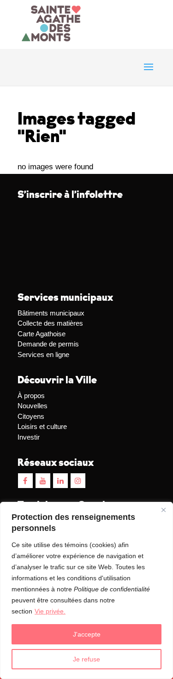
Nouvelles (33, 406)
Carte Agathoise (42, 334)
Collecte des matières (50, 323)
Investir (29, 437)
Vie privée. (50, 611)
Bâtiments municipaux (51, 313)
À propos (31, 395)
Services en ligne (43, 354)
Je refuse (86, 659)
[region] (86, 590)
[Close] (163, 509)
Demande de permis (48, 344)
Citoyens (31, 416)
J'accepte (87, 634)
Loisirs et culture (42, 426)
